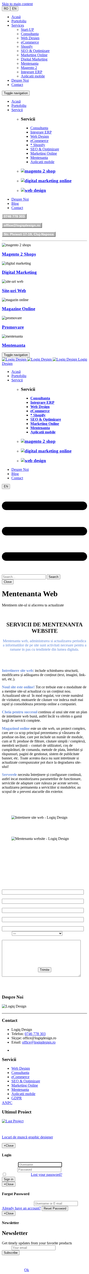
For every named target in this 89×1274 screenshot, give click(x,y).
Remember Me (19, 1175)
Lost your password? (46, 1175)
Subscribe (11, 1252)
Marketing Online (34, 55)
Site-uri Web (14, 290)
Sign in (8, 1179)
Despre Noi (20, 80)
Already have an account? (21, 1208)
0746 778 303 (14, 216)
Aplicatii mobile (33, 76)
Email (6, 1248)
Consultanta (30, 34)
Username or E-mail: (17, 1203)
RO (6, 8)
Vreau (7, 933)
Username (9, 1164)
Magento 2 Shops (19, 254)
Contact (17, 85)
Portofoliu (18, 21)
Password (9, 1169)
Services (17, 25)
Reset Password (55, 1208)
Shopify (27, 46)
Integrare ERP (31, 72)
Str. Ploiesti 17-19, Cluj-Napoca (29, 234)
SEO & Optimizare (35, 51)
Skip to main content (17, 4)
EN (14, 8)
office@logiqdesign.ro (22, 225)
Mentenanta (29, 63)
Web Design (30, 38)
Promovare (13, 327)
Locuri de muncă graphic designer (27, 1137)
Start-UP (27, 30)
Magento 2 (29, 68)
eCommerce (30, 42)
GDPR (16, 1098)
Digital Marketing (34, 59)
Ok (26, 1270)
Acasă (16, 17)
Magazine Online (18, 308)
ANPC (7, 1103)
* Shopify (37, 145)
